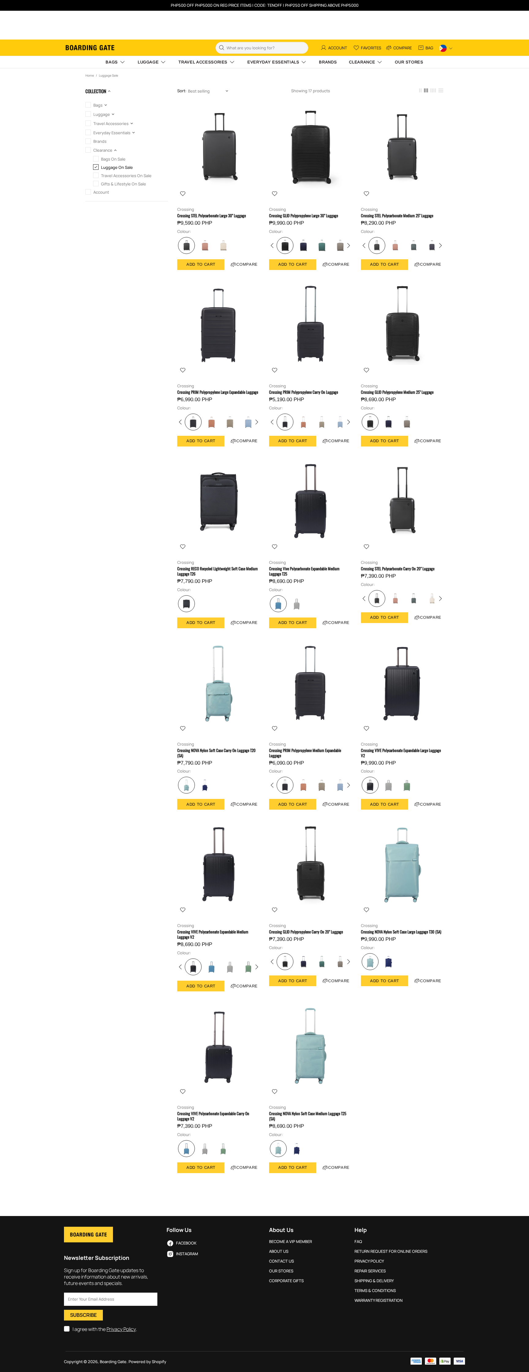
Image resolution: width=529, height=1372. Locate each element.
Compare (247, 264)
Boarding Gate (90, 47)
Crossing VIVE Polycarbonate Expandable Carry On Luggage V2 (213, 1116)
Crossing (185, 209)
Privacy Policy (121, 1329)
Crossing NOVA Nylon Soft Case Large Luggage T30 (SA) (401, 931)
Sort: (181, 90)
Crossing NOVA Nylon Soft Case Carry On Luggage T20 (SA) (216, 753)
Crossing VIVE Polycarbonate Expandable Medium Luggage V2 (212, 934)
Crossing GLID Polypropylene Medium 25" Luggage (397, 392)
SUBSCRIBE (83, 1315)
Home (89, 75)
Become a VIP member (290, 1241)
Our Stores (281, 1271)
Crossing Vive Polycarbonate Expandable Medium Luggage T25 (304, 571)
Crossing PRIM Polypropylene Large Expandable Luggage (217, 392)
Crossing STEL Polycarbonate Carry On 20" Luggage (397, 568)
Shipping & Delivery (374, 1280)
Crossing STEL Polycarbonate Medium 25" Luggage (397, 215)
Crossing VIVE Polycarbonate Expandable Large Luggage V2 (401, 753)
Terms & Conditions (375, 1290)
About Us (278, 1251)
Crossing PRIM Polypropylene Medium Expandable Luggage (305, 753)
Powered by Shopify (147, 1361)
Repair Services (370, 1271)
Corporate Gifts (286, 1280)
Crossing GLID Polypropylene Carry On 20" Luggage (306, 931)
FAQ (358, 1241)
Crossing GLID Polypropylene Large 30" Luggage (303, 215)
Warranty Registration (379, 1300)
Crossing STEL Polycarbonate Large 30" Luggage (211, 215)
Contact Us (281, 1261)
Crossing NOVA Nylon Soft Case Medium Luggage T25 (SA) (307, 1116)
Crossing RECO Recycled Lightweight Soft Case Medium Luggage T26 (217, 571)
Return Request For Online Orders (391, 1251)
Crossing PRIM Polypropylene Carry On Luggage (303, 392)
